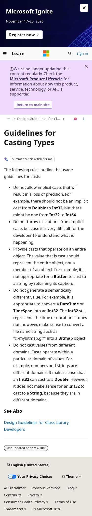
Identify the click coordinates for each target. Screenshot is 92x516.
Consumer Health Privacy (24, 502)
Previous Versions (46, 488)
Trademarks (13, 509)
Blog (70, 488)
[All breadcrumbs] (8, 119)
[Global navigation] (5, 53)
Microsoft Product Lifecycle (36, 79)
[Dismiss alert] (84, 8)
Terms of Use (65, 502)
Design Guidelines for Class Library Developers (39, 118)
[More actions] (83, 119)
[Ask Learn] (75, 119)
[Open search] (70, 53)
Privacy (33, 495)
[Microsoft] (46, 53)
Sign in (82, 53)
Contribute (13, 495)
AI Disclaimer (15, 488)
